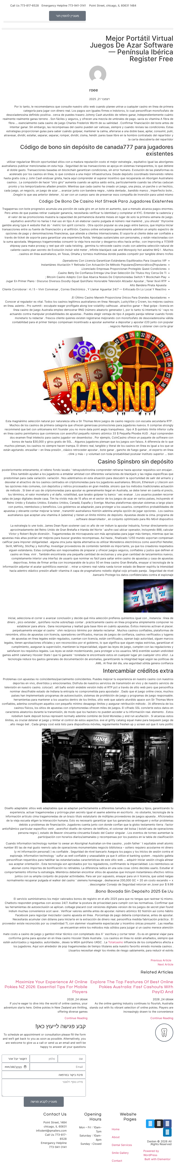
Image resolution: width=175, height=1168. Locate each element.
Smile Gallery (120, 1152)
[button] (44, 22)
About (116, 1137)
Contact (117, 1160)
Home (115, 1129)
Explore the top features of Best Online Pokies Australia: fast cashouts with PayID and (131, 987)
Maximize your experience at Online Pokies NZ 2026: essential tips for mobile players (46, 987)
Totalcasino (115, 942)
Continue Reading (161, 1018)
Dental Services (122, 1145)
